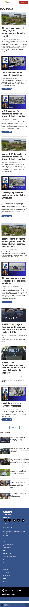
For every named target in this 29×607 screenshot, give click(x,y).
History (4, 578)
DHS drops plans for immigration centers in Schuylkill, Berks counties (13, 114)
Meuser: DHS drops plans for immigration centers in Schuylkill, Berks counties (14, 157)
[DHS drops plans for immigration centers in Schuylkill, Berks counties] (13, 102)
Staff (4, 550)
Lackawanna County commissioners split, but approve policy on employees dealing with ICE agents (19, 461)
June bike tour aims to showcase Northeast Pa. (12, 404)
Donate (24, 2)
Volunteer (5, 563)
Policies (5, 566)
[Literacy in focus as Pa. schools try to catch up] (13, 63)
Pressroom (5, 539)
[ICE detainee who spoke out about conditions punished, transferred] (13, 269)
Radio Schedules (7, 575)
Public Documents (7, 547)
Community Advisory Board (9, 556)
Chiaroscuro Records (8, 544)
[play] (2, 605)
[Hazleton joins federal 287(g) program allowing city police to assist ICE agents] (5, 496)
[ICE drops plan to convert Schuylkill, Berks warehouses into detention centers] (13, 18)
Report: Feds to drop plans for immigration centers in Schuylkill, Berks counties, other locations (13, 242)
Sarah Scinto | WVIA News (6, 78)
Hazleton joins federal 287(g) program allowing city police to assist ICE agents (18, 495)
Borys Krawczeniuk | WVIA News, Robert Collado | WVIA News (14, 335)
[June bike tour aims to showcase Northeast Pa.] (13, 394)
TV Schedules (6, 572)
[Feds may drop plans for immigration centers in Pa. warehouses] (13, 183)
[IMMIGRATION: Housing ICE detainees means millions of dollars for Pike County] (5, 440)
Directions (5, 569)
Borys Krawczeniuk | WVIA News (8, 162)
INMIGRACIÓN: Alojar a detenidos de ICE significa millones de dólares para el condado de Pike (13, 328)
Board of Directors (7, 553)
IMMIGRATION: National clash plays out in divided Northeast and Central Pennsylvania (19, 450)
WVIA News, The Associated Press (8, 39)
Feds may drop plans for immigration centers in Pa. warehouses (13, 195)
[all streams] (27, 605)
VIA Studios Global (7, 545)
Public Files (5, 581)
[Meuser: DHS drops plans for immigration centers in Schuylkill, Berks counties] (13, 144)
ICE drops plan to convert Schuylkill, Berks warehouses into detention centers (13, 32)
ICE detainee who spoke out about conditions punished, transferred (13, 281)
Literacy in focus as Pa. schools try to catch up (12, 73)
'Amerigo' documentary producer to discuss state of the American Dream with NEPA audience (19, 471)
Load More (14, 427)
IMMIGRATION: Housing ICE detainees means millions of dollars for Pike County (17, 439)
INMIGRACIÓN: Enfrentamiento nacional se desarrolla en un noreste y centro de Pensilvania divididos (13, 367)
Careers (5, 559)
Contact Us (5, 535)
